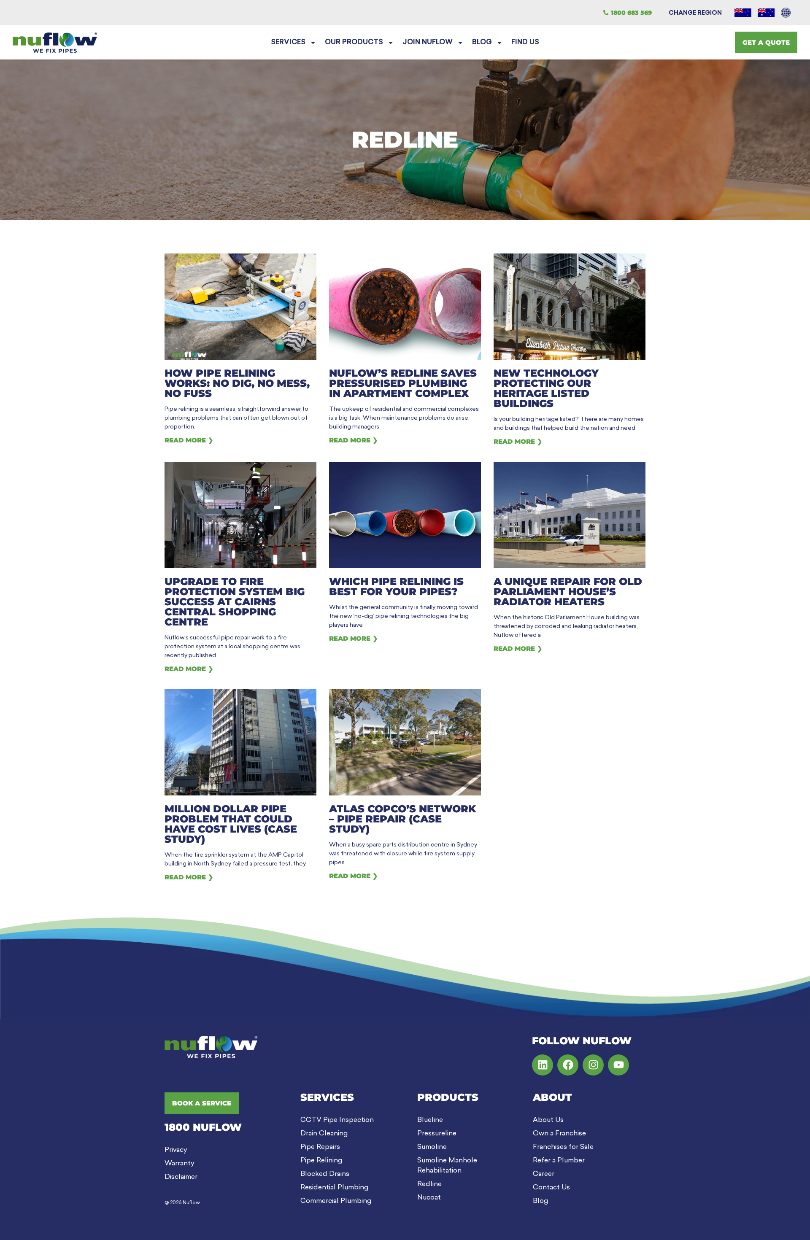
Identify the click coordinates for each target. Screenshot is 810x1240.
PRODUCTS (447, 1097)
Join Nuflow (427, 42)
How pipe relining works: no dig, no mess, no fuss (237, 383)
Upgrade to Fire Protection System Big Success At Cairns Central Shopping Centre (235, 601)
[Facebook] (567, 1065)
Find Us (525, 42)
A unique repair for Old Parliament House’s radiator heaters (568, 591)
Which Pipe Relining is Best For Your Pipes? (396, 586)
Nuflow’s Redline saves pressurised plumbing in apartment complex (403, 383)
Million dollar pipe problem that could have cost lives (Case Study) (231, 824)
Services (288, 42)
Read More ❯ (189, 440)
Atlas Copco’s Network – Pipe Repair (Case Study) (402, 819)
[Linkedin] (542, 1065)
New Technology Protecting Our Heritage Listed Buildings (546, 388)
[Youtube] (618, 1065)
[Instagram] (593, 1065)
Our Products (354, 42)
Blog (482, 42)
